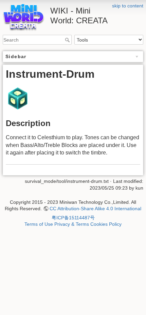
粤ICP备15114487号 (73, 217)
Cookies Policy (106, 224)
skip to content (127, 5)
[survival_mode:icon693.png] (18, 98)
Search (68, 40)
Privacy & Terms (71, 224)
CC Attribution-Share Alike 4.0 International (95, 208)
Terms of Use (38, 224)
